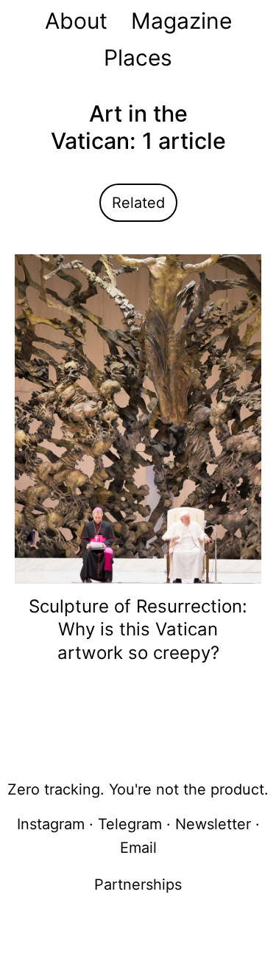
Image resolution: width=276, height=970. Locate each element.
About (76, 20)
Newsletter (213, 824)
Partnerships (138, 884)
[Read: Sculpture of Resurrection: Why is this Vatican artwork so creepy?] (138, 418)
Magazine (181, 20)
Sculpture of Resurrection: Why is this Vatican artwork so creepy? (138, 629)
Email (138, 847)
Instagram (51, 824)
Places (138, 57)
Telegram (130, 824)
